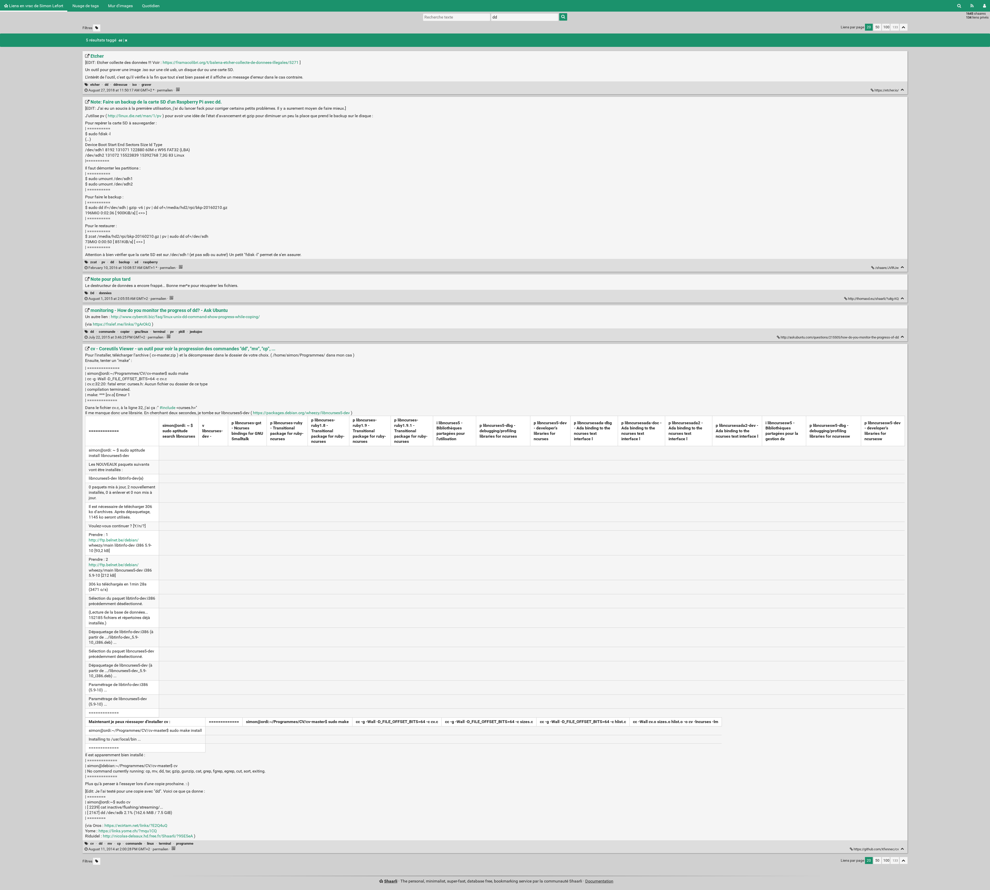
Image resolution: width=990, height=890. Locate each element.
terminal (159, 332)
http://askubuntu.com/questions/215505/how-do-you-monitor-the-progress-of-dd (840, 337)
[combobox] (524, 17)
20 (869, 27)
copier (125, 332)
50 (877, 27)
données (105, 293)
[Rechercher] (959, 6)
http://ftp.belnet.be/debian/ (114, 540)
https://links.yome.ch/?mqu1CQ (127, 830)
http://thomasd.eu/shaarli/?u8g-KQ (873, 299)
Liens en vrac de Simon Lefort (35, 5)
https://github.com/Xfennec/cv (876, 849)
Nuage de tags (85, 5)
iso (134, 85)
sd (136, 262)
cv (92, 843)
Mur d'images (120, 5)
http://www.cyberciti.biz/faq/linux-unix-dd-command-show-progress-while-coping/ (185, 316)
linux (150, 843)
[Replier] (902, 89)
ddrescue (120, 85)
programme (184, 843)
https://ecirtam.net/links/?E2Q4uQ (135, 825)
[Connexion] (984, 6)
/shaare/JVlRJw (887, 268)
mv (110, 843)
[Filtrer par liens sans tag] (96, 27)
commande (107, 332)
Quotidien (151, 5)
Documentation (599, 881)
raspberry (150, 262)
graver (146, 85)
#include (167, 407)
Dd (92, 293)
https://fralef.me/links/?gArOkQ (122, 324)
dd (120, 40)
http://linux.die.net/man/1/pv (134, 115)
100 (886, 27)
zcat (93, 262)
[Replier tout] (904, 27)
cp (119, 843)
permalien (131, 90)
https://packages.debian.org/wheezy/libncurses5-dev (301, 412)
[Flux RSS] (972, 6)
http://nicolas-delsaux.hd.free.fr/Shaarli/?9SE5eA (148, 836)
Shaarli (390, 881)
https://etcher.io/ (887, 90)
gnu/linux (141, 332)
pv (103, 262)
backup (124, 262)
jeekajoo (196, 332)
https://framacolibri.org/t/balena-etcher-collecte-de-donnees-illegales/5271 (231, 62)
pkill (182, 332)
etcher (95, 85)
